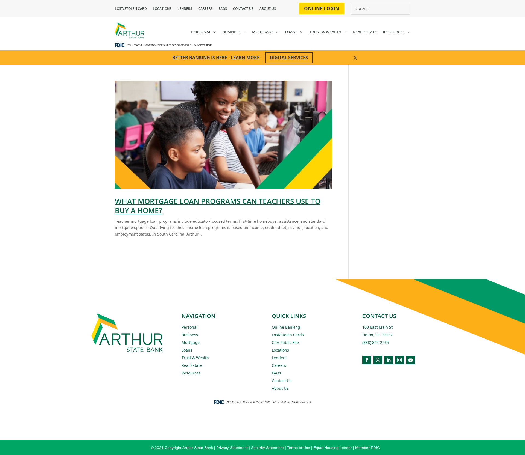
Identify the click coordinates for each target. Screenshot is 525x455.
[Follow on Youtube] (410, 360)
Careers (205, 9)
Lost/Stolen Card (131, 9)
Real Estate (192, 365)
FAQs (223, 9)
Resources (191, 373)
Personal (189, 327)
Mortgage (191, 342)
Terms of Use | (300, 447)
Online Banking (286, 327)
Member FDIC (367, 447)
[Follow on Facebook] (366, 360)
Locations (162, 9)
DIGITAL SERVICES (289, 58)
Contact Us (243, 9)
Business (190, 334)
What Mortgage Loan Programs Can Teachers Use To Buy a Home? (217, 205)
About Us (267, 9)
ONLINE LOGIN (321, 8)
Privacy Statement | (233, 447)
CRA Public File (285, 342)
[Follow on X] (377, 360)
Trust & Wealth (195, 357)
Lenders (184, 9)
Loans (187, 350)
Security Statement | (269, 447)
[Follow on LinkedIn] (388, 360)
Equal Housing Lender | (334, 447)
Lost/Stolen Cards (288, 334)
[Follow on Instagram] (399, 360)
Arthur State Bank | (198, 447)
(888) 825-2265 (375, 342)
